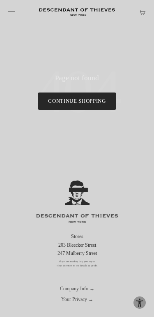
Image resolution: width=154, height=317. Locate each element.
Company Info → (77, 289)
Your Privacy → (77, 299)
